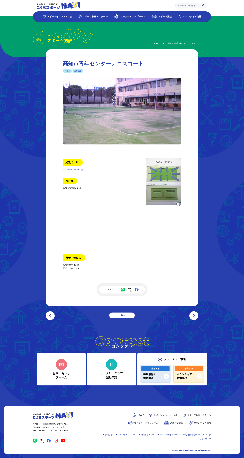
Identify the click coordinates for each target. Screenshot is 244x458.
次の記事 (193, 315)
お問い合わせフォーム (169, 435)
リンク (208, 435)
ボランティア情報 (192, 16)
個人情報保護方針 (192, 435)
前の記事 (50, 315)
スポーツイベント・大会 (59, 16)
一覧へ (122, 315)
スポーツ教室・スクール (95, 16)
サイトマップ (205, 439)
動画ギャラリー (147, 435)
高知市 (67, 71)
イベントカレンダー (126, 435)
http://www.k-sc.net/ (71, 169)
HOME (141, 415)
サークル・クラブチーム (132, 16)
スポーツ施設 (165, 16)
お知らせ (108, 435)
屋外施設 (77, 71)
